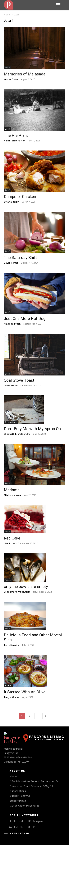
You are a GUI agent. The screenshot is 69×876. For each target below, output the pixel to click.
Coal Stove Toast (19, 380)
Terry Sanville (12, 644)
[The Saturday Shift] (34, 232)
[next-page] (45, 716)
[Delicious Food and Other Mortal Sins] (34, 616)
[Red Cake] (34, 519)
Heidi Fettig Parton (14, 140)
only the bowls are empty (26, 586)
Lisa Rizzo (9, 543)
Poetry (8, 580)
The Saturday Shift (20, 257)
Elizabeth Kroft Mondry (17, 433)
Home (7, 14)
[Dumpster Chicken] (34, 171)
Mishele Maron (12, 495)
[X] (29, 827)
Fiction (8, 685)
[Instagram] (29, 821)
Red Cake (12, 538)
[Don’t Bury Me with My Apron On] (34, 409)
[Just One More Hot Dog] (34, 293)
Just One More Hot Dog (24, 318)
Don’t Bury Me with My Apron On (32, 428)
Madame (12, 490)
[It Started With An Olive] (34, 671)
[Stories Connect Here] (28, 5)
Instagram (38, 821)
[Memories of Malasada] (34, 48)
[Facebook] (10, 821)
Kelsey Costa (11, 79)
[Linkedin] (10, 827)
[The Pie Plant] (34, 110)
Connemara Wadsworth (17, 591)
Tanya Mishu (11, 697)
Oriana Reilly (11, 201)
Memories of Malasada (24, 74)
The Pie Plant (16, 135)
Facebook (18, 821)
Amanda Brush (12, 323)
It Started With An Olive (24, 692)
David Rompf (11, 262)
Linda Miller (11, 385)
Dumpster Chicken (20, 196)
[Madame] (34, 464)
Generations (11, 422)
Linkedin (18, 827)
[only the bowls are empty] (34, 567)
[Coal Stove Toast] (34, 354)
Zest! (7, 67)
